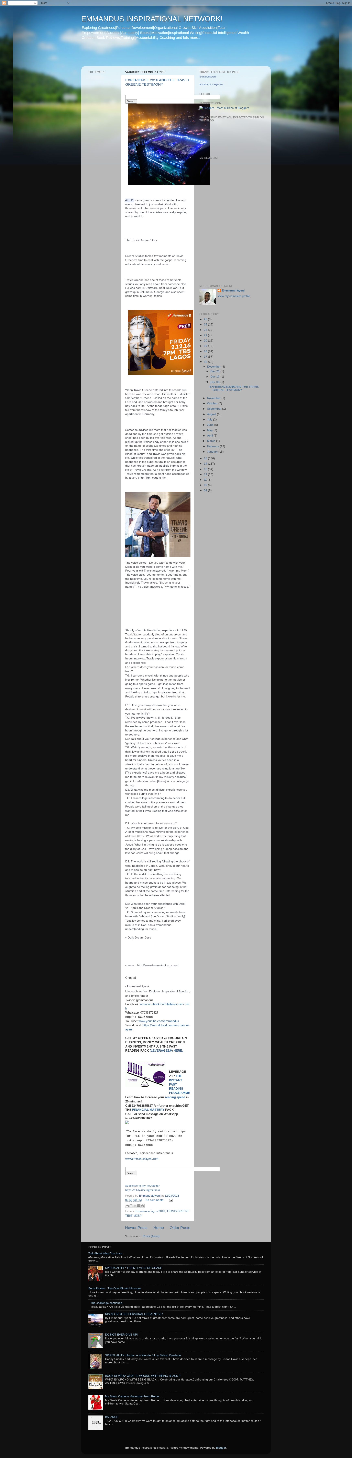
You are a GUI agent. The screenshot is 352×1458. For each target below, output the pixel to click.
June (210, 424)
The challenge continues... (107, 1302)
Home (158, 1228)
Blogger (221, 1447)
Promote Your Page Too (211, 84)
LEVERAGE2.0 (161, 1050)
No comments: (155, 1200)
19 (206, 345)
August (212, 414)
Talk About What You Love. (105, 1253)
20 (206, 340)
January (212, 451)
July (210, 419)
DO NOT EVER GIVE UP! (121, 1334)
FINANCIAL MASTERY (148, 1109)
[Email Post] (170, 1200)
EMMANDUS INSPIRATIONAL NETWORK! (152, 19)
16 (206, 361)
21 (206, 335)
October (212, 403)
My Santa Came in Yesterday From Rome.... (133, 1396)
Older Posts (180, 1228)
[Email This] (127, 1206)
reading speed (175, 1097)
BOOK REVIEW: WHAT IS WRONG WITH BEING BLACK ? (142, 1375)
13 (206, 469)
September (214, 408)
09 (206, 490)
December (214, 366)
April (210, 435)
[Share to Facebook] (139, 1206)
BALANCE (111, 1417)
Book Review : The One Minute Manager (114, 1288)
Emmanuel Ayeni (207, 76)
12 (206, 474)
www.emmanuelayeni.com (141, 1159)
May (210, 430)
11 (206, 479)
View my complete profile (234, 296)
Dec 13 (215, 376)
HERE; (178, 1050)
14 (206, 463)
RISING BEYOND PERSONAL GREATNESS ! (134, 1314)
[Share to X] (135, 1206)
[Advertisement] (159, 56)
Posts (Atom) (151, 1236)
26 (206, 319)
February (213, 446)
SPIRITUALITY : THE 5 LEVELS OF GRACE (133, 1267)
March (211, 440)
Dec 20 (215, 371)
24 (206, 329)
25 (206, 324)
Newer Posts (136, 1228)
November (214, 398)
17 (206, 356)
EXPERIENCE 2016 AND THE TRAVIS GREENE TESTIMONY (157, 82)
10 (206, 485)
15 (206, 458)
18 (206, 351)
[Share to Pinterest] (143, 1206)
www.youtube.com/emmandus (159, 1021)
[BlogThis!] (131, 1206)
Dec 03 (215, 382)
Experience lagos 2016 (150, 1211)
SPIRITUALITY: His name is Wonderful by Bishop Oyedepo (143, 1355)
